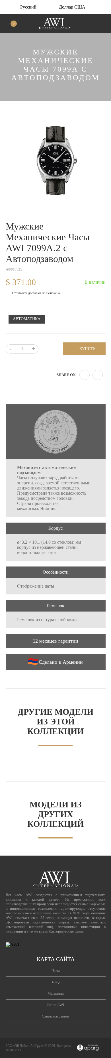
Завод (55, 982)
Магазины (56, 993)
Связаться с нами (55, 1016)
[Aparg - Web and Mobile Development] (88, 1048)
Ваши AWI (55, 1005)
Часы (56, 970)
